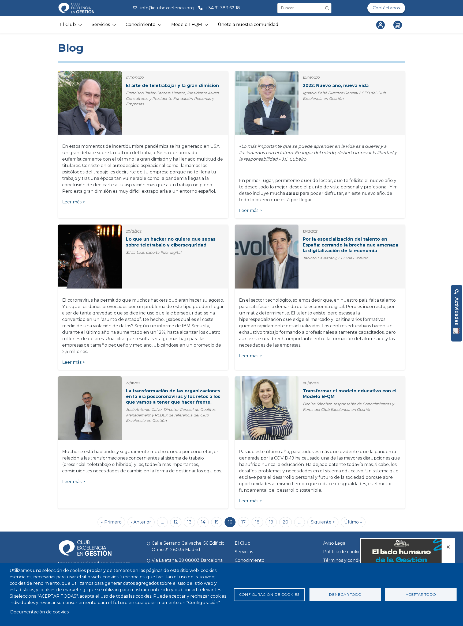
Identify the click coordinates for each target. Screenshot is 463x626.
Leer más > (73, 201)
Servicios (244, 551)
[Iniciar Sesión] (381, 24)
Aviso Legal (335, 543)
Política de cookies (343, 551)
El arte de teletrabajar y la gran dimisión (172, 85)
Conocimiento (249, 560)
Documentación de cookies (39, 611)
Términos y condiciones (348, 560)
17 (243, 522)
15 (217, 522)
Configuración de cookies (269, 594)
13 (189, 522)
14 (203, 522)
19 (271, 522)
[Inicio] (76, 8)
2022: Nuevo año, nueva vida (336, 85)
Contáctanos (386, 7)
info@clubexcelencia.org (167, 7)
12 (176, 522)
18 (257, 522)
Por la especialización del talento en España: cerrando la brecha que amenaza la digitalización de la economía (350, 245)
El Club (243, 543)
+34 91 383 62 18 (223, 7)
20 (285, 522)
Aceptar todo (421, 594)
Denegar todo (345, 594)
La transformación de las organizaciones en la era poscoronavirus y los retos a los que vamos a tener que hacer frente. (173, 396)
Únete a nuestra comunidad (248, 24)
